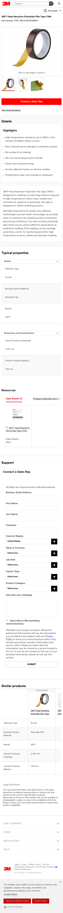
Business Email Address (19, 492)
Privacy (24, 865)
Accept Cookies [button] (41, 901)
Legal (16, 865)
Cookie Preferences (22, 869)
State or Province (15, 548)
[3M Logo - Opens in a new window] (6, 3)
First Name (12, 503)
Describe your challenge (19, 595)
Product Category (15, 583)
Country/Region (14, 536)
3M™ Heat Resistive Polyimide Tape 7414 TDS (18, 429)
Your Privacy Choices (45, 867)
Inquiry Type (12, 571)
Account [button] (53, 11)
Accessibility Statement (24, 867)
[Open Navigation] (59, 4)
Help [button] (7, 850)
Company (11, 525)
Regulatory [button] (12, 841)
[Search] (51, 3)
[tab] (14, 399)
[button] (13, 907)
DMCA (46, 865)
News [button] (7, 832)
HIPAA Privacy (35, 865)
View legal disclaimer (11, 110)
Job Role (10, 560)
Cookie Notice (10, 894)
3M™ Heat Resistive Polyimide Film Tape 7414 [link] (40, 713)
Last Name (12, 514)
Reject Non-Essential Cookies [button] (17, 901)
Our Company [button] (13, 824)
